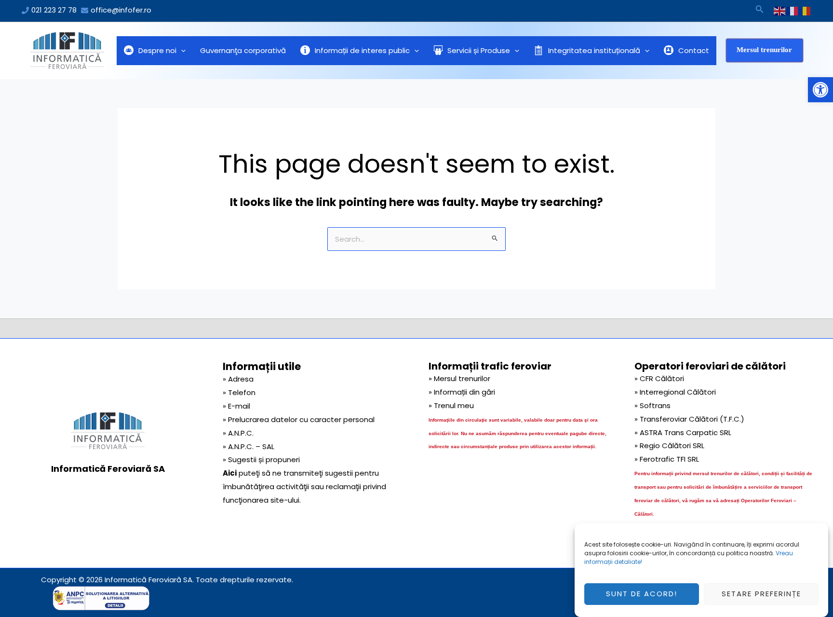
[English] (780, 11)
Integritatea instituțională (594, 50)
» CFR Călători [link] (659, 378)
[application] (181, 50)
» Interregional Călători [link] (675, 392)
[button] (820, 89)
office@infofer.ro (121, 10)
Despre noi (157, 50)
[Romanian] (805, 11)
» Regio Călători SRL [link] (669, 445)
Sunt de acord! (641, 594)
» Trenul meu (451, 405)
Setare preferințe (761, 594)
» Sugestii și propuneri (261, 459)
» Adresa (238, 379)
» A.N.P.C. (238, 433)
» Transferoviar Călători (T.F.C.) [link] (689, 419)
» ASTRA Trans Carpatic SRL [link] (682, 432)
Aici (230, 473)
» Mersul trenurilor (459, 378)
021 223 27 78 (54, 10)
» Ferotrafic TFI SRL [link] (666, 459)
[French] (792, 11)
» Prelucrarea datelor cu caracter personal (299, 419)
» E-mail (236, 406)
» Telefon (239, 392)
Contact (693, 50)
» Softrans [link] (652, 405)
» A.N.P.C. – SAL (248, 446)
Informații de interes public (362, 50)
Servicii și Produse (478, 50)
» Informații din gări (462, 392)
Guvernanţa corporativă (243, 50)
